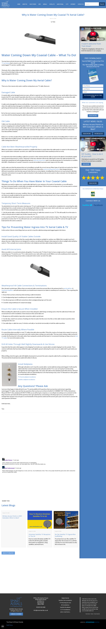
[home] (5, 4)
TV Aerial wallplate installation (27, 377)
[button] (24, 4)
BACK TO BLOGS (8, 553)
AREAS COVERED (16, 614)
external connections (39, 160)
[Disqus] (40, 435)
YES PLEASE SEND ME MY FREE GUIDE (93, 96)
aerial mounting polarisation (51, 169)
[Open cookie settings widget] (3, 626)
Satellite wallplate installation (26, 379)
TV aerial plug (6, 63)
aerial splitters (68, 288)
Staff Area (9, 625)
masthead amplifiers (7, 290)
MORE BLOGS (99, 133)
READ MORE (93, 115)
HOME (18, 4)
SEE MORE (86, 164)
